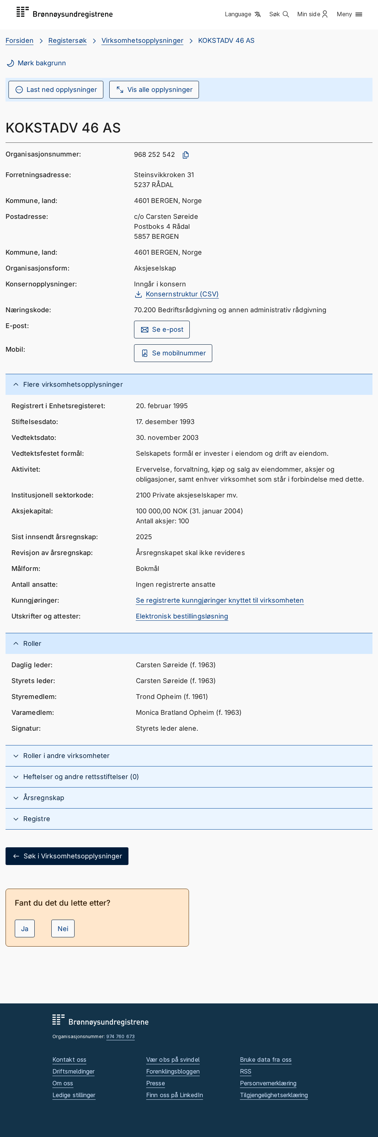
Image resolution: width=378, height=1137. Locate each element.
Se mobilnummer (179, 353)
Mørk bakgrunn (42, 63)
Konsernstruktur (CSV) (182, 294)
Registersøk (67, 40)
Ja (24, 929)
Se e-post (167, 329)
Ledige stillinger (74, 1095)
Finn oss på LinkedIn (174, 1095)
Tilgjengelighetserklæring (274, 1095)
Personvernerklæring (268, 1083)
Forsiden (20, 40)
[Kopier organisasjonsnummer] (186, 155)
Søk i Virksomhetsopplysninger (73, 856)
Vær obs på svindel (173, 1059)
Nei (63, 929)
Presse (155, 1083)
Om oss (62, 1083)
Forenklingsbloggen (173, 1071)
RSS (245, 1071)
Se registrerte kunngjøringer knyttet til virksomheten (220, 600)
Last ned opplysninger (62, 89)
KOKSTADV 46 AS (226, 40)
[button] (243, 14)
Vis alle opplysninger (160, 89)
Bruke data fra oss (266, 1059)
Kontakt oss (69, 1059)
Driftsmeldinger (73, 1071)
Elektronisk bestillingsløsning (182, 616)
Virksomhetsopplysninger (142, 40)
